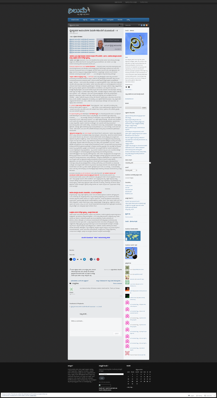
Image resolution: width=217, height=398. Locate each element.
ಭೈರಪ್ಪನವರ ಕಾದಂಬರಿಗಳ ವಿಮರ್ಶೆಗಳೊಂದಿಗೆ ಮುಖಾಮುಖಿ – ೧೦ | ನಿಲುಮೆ (86, 306)
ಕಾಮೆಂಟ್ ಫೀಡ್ (128, 191)
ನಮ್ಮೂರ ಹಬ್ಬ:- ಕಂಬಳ (129, 209)
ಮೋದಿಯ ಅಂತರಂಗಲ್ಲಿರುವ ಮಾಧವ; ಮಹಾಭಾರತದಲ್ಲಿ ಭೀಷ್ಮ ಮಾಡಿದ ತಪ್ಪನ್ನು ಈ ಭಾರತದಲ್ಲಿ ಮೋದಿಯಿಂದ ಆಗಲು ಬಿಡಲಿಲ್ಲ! (135, 153)
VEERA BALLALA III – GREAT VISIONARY (135, 147)
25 (144, 381)
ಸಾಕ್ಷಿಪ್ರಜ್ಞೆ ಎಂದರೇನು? (129, 143)
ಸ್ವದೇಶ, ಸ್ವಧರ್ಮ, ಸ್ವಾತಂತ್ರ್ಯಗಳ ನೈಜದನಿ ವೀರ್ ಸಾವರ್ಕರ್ (136, 133)
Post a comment (117, 283)
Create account (128, 185)
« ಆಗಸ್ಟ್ (128, 387)
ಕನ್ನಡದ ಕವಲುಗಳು (118, 2)
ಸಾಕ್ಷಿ (90, 275)
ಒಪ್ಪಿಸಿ (102, 378)
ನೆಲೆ (88, 271)
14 (128, 379)
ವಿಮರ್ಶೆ (79, 275)
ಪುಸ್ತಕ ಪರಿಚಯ (114, 269)
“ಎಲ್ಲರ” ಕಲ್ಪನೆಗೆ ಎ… (144, 338)
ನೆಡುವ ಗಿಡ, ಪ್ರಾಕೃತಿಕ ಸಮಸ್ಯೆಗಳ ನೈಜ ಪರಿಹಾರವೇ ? (135, 137)
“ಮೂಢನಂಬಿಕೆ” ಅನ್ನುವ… (140, 279)
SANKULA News (133, 297)
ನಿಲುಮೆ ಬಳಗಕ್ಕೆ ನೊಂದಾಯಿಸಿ (105, 390)
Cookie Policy (33, 395)
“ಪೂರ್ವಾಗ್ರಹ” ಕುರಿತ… (142, 354)
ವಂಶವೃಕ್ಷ (93, 273)
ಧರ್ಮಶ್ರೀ (85, 271)
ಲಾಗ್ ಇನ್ (127, 187)
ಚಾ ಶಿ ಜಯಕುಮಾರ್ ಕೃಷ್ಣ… (134, 304)
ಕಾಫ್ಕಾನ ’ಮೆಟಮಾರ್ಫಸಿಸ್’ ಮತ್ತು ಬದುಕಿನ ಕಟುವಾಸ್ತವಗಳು (108, 280)
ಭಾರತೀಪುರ (92, 271)
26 (147, 381)
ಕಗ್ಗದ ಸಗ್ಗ (85, 19)
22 (132, 381)
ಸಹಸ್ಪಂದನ (87, 275)
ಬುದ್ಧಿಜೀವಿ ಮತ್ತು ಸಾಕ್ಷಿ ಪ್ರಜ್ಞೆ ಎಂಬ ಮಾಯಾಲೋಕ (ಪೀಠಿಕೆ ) (136, 145)
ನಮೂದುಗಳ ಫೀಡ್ (129, 189)
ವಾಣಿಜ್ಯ (128, 19)
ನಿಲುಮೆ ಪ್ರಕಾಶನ (110, 19)
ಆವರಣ (80, 269)
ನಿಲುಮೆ (126, 57)
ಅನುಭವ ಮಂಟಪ (75, 19)
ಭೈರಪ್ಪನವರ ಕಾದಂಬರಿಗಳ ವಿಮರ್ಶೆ (77, 273)
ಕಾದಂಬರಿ (94, 269)
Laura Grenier (133, 284)
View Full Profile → (129, 89)
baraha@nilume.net (129, 98)
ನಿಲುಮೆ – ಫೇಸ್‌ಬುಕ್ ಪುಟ (131, 221)
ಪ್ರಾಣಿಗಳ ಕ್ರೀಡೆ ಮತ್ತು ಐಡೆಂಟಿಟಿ (131, 207)
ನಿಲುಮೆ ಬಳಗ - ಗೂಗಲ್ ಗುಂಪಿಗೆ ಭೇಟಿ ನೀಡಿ (108, 388)
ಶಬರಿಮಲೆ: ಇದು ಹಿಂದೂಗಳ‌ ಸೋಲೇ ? (132, 201)
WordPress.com (129, 193)
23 (137, 381)
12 (147, 376)
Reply (121, 295)
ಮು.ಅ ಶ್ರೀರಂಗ (88, 273)
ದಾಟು (82, 271)
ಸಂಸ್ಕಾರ (82, 275)
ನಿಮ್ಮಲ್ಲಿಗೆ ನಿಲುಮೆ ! (103, 366)
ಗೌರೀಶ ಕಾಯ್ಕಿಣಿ (74, 271)
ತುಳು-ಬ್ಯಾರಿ (100, 19)
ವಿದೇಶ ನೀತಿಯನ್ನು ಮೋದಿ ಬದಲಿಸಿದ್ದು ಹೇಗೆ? (133, 149)
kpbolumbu (132, 279)
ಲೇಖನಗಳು (120, 19)
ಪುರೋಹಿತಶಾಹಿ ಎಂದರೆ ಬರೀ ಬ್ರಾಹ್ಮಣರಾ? (79, 280)
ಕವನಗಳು (92, 19)
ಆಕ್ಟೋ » (131, 387)
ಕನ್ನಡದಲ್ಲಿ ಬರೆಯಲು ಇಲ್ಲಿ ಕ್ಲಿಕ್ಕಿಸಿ (131, 2)
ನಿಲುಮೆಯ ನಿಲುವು (143, 2)
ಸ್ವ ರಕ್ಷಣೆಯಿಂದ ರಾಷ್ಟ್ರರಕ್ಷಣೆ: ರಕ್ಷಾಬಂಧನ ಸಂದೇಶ (134, 205)
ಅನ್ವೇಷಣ (76, 269)
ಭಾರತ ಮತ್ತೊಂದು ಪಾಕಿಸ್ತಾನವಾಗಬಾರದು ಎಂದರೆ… (135, 131)
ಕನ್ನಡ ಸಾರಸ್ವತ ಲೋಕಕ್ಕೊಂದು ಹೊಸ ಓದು (133, 119)
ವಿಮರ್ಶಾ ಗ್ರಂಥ (74, 275)
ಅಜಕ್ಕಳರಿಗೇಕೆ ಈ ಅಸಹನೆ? (138, 274)
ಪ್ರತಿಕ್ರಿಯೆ (117, 333)
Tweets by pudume (129, 216)
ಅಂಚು (72, 269)
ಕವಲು (90, 269)
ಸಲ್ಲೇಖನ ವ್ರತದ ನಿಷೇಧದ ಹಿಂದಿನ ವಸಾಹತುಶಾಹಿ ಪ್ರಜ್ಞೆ (135, 203)
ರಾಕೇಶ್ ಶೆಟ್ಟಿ (132, 290)
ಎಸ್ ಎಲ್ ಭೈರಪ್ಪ (85, 269)
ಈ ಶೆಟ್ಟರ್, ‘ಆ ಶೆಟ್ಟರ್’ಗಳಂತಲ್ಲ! (131, 125)
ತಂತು (79, 271)
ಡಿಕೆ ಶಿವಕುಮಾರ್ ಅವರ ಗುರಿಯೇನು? (132, 135)
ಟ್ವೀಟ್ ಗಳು (127, 214)
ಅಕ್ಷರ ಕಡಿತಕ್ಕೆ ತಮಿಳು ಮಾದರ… (139, 269)
